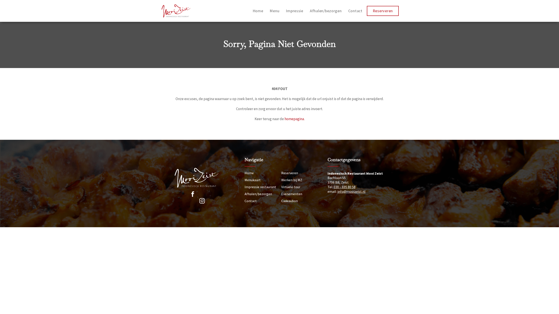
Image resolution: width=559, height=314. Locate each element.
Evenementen (291, 194)
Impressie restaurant (260, 187)
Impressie (294, 10)
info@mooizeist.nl (351, 191)
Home (258, 10)
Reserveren (383, 10)
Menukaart (253, 180)
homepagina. (295, 118)
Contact (355, 10)
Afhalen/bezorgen (326, 10)
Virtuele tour (290, 187)
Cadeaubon (289, 201)
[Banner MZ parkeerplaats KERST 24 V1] (199, 195)
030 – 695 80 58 (344, 187)
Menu (274, 10)
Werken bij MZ (291, 180)
